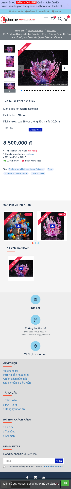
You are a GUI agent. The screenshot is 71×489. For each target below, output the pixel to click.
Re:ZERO (51, 30)
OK (65, 483)
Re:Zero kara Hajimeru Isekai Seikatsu (26, 169)
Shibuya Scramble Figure (16, 173)
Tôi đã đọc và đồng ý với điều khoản (35, 466)
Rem (50, 169)
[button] (21, 68)
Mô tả (8, 101)
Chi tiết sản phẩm (24, 101)
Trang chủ (19, 31)
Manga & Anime (35, 30)
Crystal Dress (38, 173)
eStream (30, 154)
